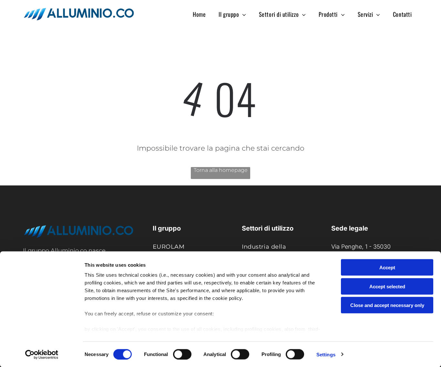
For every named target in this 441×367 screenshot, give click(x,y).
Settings (325, 354)
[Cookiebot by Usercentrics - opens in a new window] (42, 354)
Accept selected (387, 286)
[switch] (182, 354)
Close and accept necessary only (387, 305)
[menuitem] (199, 14)
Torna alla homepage (221, 170)
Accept (387, 267)
